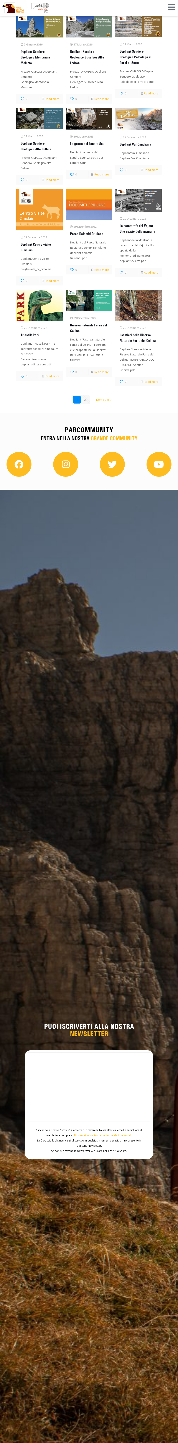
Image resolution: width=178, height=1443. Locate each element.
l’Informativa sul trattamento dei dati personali (102, 1135)
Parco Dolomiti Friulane (86, 234)
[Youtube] (159, 464)
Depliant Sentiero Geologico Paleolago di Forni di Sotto (136, 57)
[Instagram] (65, 464)
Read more (52, 99)
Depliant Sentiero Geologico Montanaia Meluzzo (35, 57)
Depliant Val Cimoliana (135, 144)
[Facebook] (19, 464)
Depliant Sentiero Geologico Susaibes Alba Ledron (87, 57)
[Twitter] (112, 464)
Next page (103, 400)
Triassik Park (30, 335)
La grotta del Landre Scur (88, 143)
